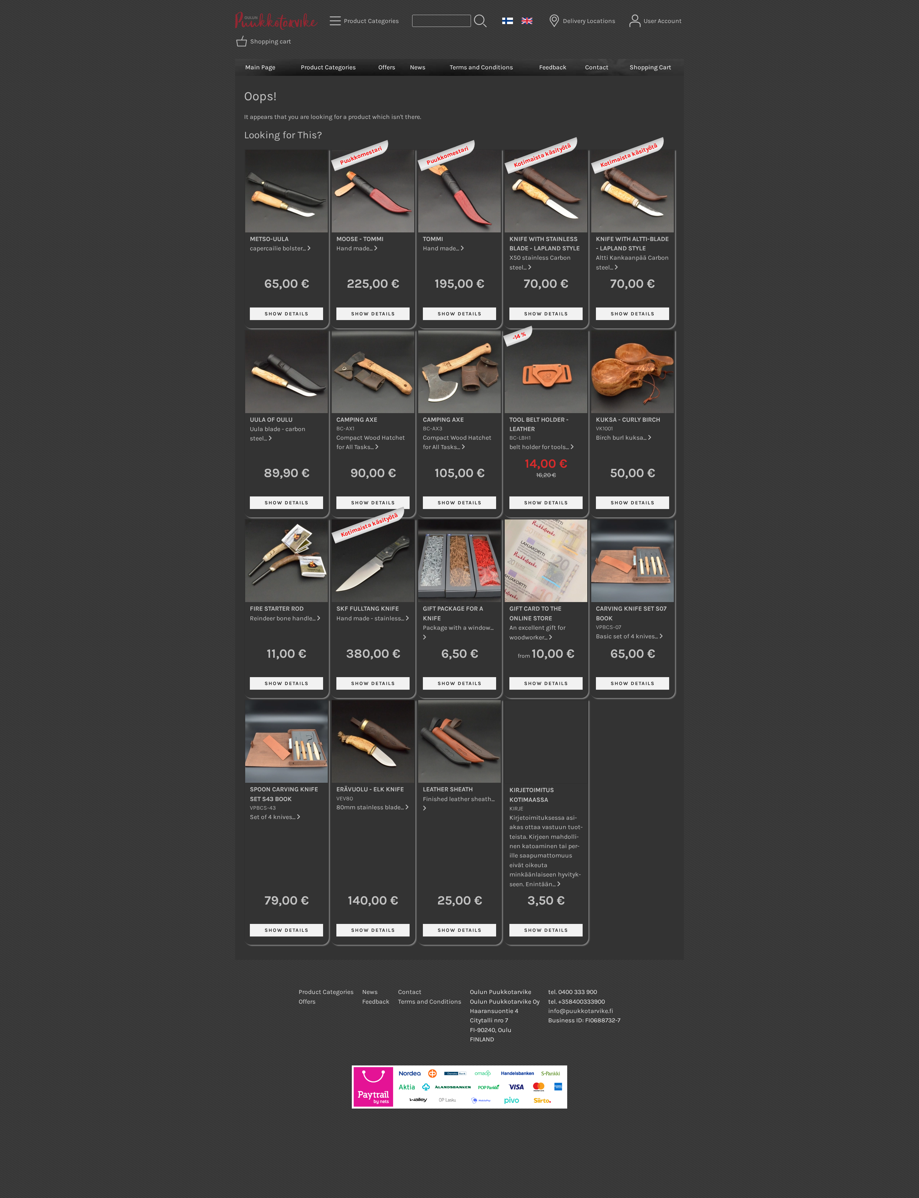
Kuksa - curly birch (628, 419)
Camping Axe (356, 419)
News (417, 67)
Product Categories (328, 67)
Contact (596, 67)
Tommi (433, 238)
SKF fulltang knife (367, 608)
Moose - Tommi (359, 238)
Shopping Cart (650, 67)
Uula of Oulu (271, 419)
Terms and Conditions (481, 67)
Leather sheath (448, 789)
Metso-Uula (269, 238)
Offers (386, 67)
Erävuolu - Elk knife (370, 789)
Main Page (260, 67)
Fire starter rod (277, 608)
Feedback (552, 67)
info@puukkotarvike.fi (580, 1010)
